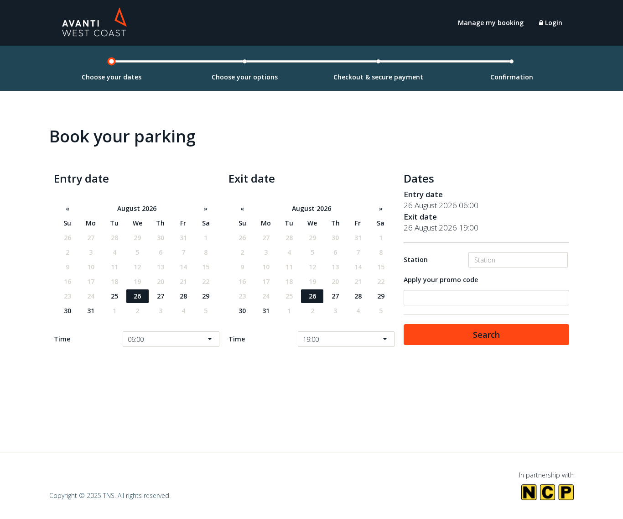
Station (416, 259)
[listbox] (171, 339)
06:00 (136, 339)
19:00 (311, 339)
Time (62, 339)
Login (552, 22)
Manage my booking (491, 22)
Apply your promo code (441, 279)
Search (486, 334)
